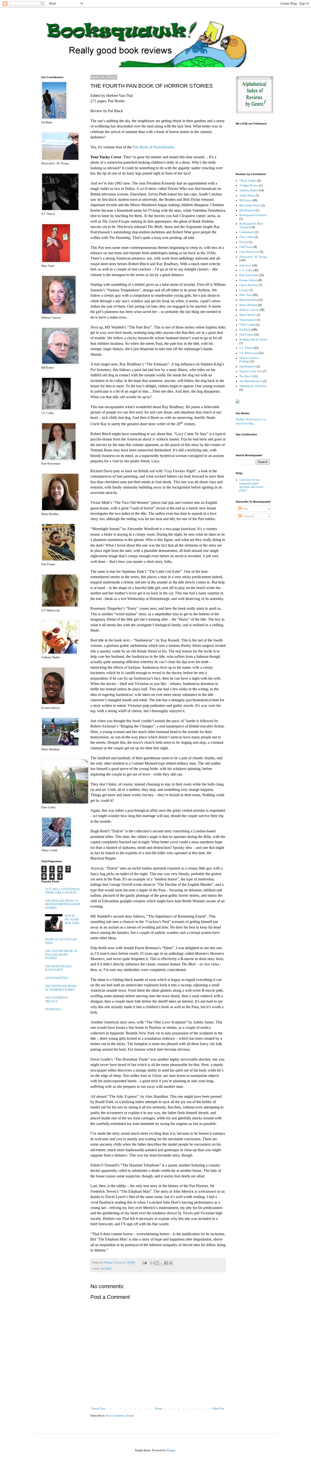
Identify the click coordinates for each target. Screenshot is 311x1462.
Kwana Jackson (248, 280)
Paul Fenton (246, 334)
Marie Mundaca (248, 305)
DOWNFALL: (53, 1009)
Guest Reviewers (249, 252)
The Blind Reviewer (250, 381)
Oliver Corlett (247, 324)
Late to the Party (248, 285)
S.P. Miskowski (248, 353)
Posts (244, 508)
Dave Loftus (246, 237)
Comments (247, 516)
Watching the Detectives (253, 386)
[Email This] (152, 1262)
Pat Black (106, 1268)
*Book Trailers (248, 180)
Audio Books (247, 195)
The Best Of (246, 376)
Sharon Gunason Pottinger (249, 359)
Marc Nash (245, 295)
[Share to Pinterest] (170, 1262)
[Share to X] (161, 1262)
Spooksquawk (247, 366)
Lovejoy (244, 290)
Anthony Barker (248, 190)
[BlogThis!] (157, 1262)
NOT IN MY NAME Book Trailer (72, 919)
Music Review (247, 315)
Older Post (218, 1408)
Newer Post (98, 1408)
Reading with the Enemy (253, 339)
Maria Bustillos (248, 300)
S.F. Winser (246, 348)
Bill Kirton (245, 200)
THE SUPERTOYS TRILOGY (56, 999)
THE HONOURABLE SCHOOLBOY (58, 968)
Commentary (246, 232)
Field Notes (246, 247)
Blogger (170, 1450)
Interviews (245, 265)
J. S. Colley (246, 270)
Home (158, 1408)
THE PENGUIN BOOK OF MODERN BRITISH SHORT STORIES (62, 904)
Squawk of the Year (250, 371)
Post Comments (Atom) (120, 1415)
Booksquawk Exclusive (253, 215)
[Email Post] (144, 1262)
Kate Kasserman (248, 275)
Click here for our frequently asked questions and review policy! (251, 485)
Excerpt (243, 242)
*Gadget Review (249, 185)
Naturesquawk (247, 319)
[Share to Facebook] (166, 1262)
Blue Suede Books (250, 205)
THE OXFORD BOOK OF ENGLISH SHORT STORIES (61, 954)
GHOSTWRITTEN (56, 978)
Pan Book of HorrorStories (153, 147)
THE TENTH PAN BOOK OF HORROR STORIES (61, 987)
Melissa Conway (249, 310)
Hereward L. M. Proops (253, 257)
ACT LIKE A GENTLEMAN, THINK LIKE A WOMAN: (62, 890)
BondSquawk (247, 210)
